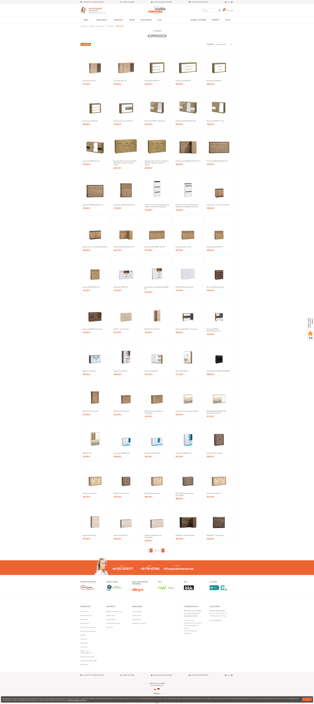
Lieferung (83, 647)
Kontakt (83, 635)
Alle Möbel (110, 26)
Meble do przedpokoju (97, 26)
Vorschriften (84, 612)
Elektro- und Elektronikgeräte (86, 652)
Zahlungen (84, 643)
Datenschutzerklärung (88, 631)
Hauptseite (83, 26)
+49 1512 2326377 (95, 8)
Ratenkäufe (84, 619)
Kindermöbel (136, 615)
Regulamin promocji (87, 657)
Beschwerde (84, 623)
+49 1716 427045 (93, 11)
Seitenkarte (84, 664)
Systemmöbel (136, 612)
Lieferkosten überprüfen (88, 661)
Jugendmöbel (136, 619)
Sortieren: (210, 44)
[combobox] (224, 44)
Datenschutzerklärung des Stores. (77, 700)
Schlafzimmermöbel (139, 623)
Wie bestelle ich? (86, 615)
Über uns (83, 639)
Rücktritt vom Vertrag (87, 627)
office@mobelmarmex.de (97, 13)
